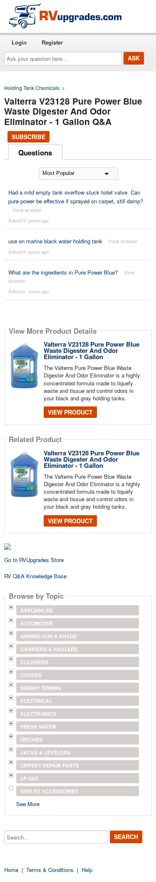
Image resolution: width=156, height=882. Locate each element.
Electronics (38, 713)
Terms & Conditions (50, 870)
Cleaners (34, 662)
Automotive (36, 623)
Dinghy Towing (40, 688)
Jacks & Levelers (45, 752)
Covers (31, 675)
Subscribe (28, 136)
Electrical (36, 701)
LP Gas (29, 778)
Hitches (31, 739)
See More (28, 803)
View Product (70, 412)
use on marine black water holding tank (55, 241)
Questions (35, 152)
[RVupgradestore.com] (65, 16)
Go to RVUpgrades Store (34, 560)
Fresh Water (38, 726)
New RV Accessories (49, 791)
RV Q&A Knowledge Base (35, 576)
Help (87, 870)
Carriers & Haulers (49, 649)
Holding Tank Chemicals (31, 87)
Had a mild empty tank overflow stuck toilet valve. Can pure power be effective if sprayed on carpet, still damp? (75, 196)
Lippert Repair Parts (49, 765)
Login (19, 42)
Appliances (36, 610)
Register (52, 42)
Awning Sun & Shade (48, 636)
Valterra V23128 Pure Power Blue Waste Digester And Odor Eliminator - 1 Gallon (91, 350)
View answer (27, 209)
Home (11, 870)
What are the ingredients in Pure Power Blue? (63, 272)
